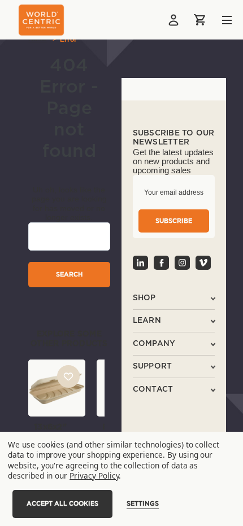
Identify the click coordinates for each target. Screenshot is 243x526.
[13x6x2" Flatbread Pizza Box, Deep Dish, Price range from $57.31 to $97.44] (56, 388)
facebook (161, 263)
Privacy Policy (94, 475)
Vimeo (203, 263)
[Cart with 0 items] (200, 19)
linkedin (140, 263)
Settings (143, 504)
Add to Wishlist (68, 376)
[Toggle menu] (218, 20)
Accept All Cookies (62, 504)
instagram (182, 263)
